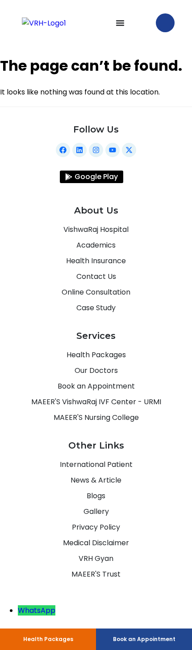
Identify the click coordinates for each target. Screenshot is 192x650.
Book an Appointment (144, 639)
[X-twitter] (129, 150)
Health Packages (48, 639)
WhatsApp (36, 610)
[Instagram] (96, 150)
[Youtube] (112, 150)
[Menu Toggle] (120, 22)
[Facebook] (63, 150)
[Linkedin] (79, 150)
